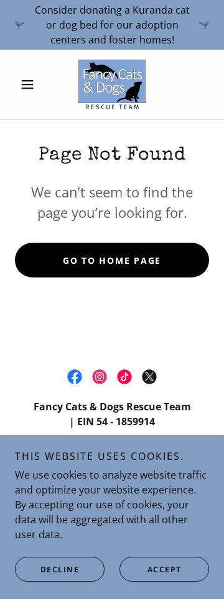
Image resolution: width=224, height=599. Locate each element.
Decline (60, 569)
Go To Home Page (112, 260)
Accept (164, 569)
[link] (112, 84)
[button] (29, 84)
